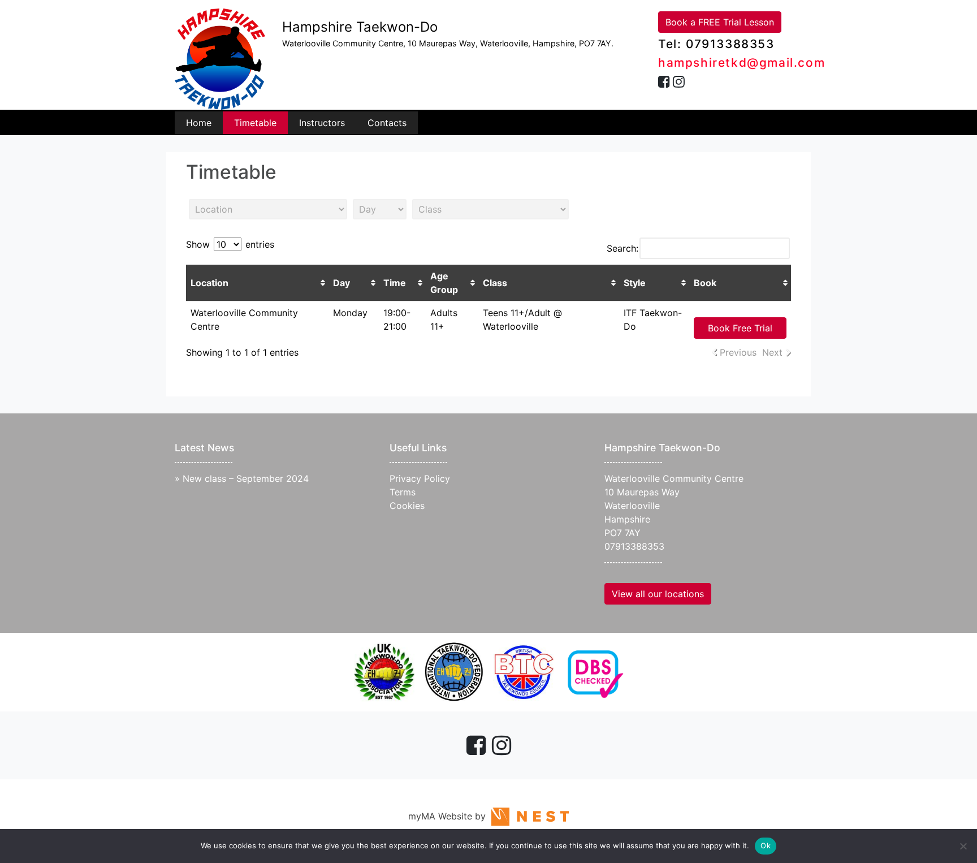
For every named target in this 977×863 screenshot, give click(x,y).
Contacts (387, 122)
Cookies (407, 505)
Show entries (230, 244)
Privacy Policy (420, 478)
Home (198, 122)
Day (341, 282)
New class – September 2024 (246, 478)
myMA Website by (449, 816)
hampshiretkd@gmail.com (741, 62)
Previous (738, 352)
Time (394, 282)
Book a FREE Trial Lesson (719, 22)
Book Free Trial (740, 328)
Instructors (322, 122)
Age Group (444, 282)
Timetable (255, 122)
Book (705, 282)
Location (209, 282)
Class (495, 282)
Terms (403, 492)
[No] (963, 846)
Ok (765, 845)
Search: (622, 248)
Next (772, 352)
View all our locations (658, 593)
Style (635, 282)
